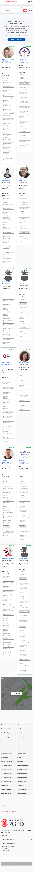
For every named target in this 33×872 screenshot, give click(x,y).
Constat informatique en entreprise (24, 112)
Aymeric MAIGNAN (22, 461)
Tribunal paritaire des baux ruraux (7, 159)
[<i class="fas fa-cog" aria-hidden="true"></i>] (30, 10)
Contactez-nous (5, 850)
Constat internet (6, 123)
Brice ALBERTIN (7, 282)
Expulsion (5, 132)
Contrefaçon (22, 120)
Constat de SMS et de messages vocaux (8, 120)
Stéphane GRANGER (5, 363)
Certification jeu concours (6, 79)
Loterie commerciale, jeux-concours (7, 235)
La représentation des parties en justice (8, 231)
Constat (5, 125)
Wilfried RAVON (24, 558)
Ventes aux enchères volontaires (7, 440)
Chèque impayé (6, 82)
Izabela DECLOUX (24, 362)
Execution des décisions (6, 129)
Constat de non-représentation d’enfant (8, 116)
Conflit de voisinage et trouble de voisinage (8, 85)
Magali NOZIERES (8, 558)
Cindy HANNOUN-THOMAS (8, 60)
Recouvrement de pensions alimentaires (24, 138)
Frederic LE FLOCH (22, 60)
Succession (5, 153)
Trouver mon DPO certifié (16, 39)
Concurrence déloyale (24, 83)
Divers (19, 757)
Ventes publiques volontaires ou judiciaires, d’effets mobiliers (7, 260)
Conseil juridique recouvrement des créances (7, 90)
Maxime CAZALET (22, 282)
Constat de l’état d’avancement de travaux (7, 105)
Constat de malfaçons (8, 113)
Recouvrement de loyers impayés (7, 144)
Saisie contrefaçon (24, 145)
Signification (6, 151)
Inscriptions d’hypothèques (6, 228)
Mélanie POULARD (22, 179)
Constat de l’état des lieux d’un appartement (8, 110)
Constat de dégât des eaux (8, 95)
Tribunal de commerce (8, 156)
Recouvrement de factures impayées (7, 140)
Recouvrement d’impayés (6, 148)
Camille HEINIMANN (6, 179)
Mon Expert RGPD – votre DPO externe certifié (12, 830)
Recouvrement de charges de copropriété (7, 136)
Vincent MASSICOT (6, 461)
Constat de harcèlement (6, 101)
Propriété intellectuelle (8, 238)
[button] (32, 2)
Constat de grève (7, 97)
